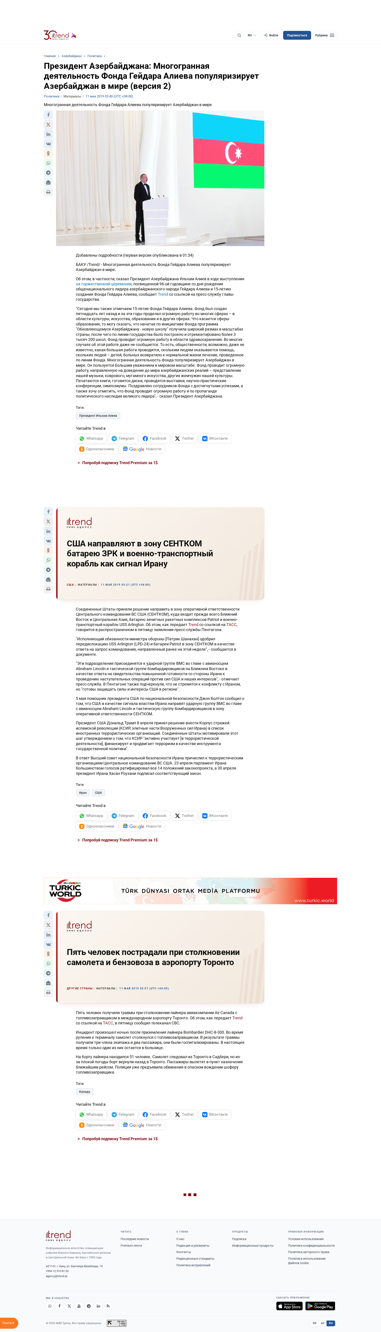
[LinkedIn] (98, 1306)
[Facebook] (60, 1306)
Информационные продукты (253, 1245)
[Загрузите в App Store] (289, 1306)
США (98, 792)
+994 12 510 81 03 (57, 1271)
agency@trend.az (56, 1276)
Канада (84, 1091)
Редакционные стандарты (195, 1258)
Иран (83, 792)
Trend (163, 294)
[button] (48, 115)
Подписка (239, 1239)
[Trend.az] (60, 35)
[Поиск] (239, 35)
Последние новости (135, 1239)
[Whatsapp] (50, 1306)
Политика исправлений (193, 1265)
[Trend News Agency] (58, 1235)
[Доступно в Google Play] (320, 1306)
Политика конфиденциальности (311, 1245)
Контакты (183, 1252)
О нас (180, 1239)
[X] (69, 1306)
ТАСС (231, 624)
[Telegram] (89, 1306)
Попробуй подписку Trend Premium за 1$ (119, 462)
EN (314, 1323)
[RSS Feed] (108, 1306)
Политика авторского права (308, 1252)
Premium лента (131, 1245)
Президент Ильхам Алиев (98, 415)
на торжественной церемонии (104, 284)
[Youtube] (79, 1306)
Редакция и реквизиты (192, 1245)
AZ (323, 1323)
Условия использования (306, 1239)
